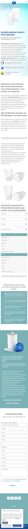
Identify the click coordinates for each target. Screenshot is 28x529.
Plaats (3, 451)
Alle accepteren (17, 525)
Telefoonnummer (1, 4)
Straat (3, 439)
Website (4, 465)
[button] (26, 1)
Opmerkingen (5, 469)
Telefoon (4, 458)
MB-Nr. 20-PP (6, 251)
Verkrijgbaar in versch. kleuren (13, 63)
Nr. (2, 443)
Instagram (15, 499)
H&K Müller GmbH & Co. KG (12, 1)
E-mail (3, 462)
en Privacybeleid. (16, 481)
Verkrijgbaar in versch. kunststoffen (14, 67)
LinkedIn (19, 499)
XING (12, 499)
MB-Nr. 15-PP (6, 271)
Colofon (14, 506)
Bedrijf (3, 428)
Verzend (12, 485)
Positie (3, 436)
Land (3, 454)
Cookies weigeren (7, 525)
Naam (3, 432)
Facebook (8, 499)
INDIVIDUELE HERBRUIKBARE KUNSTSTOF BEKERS (12, 401)
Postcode (4, 447)
